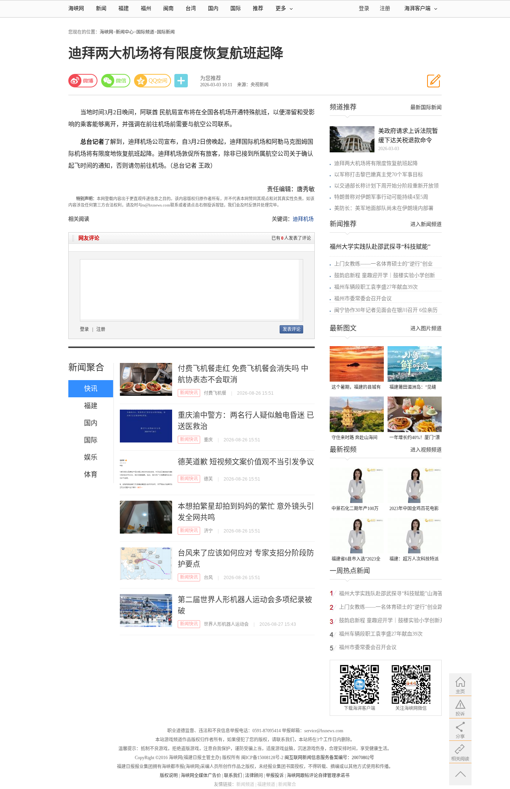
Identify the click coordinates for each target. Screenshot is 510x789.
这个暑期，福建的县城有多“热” (356, 388)
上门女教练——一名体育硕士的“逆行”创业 (383, 264)
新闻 (101, 8)
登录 (84, 329)
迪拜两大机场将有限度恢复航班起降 (376, 163)
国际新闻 (166, 32)
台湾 (191, 8)
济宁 (208, 531)
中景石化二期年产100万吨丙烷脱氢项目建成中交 (356, 509)
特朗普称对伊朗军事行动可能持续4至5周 (381, 197)
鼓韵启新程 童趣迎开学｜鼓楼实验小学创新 (384, 275)
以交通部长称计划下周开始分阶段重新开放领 (386, 186)
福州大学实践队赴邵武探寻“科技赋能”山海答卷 (391, 595)
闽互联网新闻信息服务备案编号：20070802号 (329, 757)
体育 (90, 474)
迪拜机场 (303, 219)
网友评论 (88, 238)
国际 (235, 8)
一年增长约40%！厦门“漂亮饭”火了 (414, 438)
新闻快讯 (189, 392)
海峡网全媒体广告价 (201, 775)
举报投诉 (275, 775)
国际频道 (145, 32)
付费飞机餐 (215, 393)
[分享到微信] (115, 80)
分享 (181, 81)
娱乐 (90, 457)
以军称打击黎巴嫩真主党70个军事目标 (378, 174)
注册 (385, 8)
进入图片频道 (426, 328)
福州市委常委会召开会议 (363, 298)
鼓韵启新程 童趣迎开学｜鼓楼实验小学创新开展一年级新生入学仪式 (392, 621)
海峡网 (76, 8)
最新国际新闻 (426, 107)
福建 (123, 8)
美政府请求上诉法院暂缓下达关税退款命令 (408, 135)
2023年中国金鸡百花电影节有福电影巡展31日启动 (414, 509)
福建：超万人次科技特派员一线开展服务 (414, 559)
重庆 (208, 439)
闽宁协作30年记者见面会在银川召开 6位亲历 (386, 310)
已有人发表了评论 (291, 238)
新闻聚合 (86, 367)
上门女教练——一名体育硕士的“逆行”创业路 (391, 607)
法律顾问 (254, 775)
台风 (208, 577)
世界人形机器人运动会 (226, 624)
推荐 (258, 8)
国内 (213, 8)
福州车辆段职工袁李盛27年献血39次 (376, 287)
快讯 (90, 388)
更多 (281, 8)
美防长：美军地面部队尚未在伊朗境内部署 (383, 208)
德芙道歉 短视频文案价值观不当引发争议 (246, 462)
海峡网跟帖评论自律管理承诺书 (318, 775)
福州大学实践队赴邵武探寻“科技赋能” (380, 246)
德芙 (208, 479)
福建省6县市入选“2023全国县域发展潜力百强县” (356, 559)
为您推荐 (210, 78)
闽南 (168, 8)
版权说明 (169, 775)
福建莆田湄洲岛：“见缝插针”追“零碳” (412, 388)
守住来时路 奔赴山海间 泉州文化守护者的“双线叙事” (355, 438)
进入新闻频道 (426, 224)
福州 (146, 8)
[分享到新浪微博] (82, 80)
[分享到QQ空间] (152, 80)
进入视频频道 (426, 450)
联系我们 (233, 775)
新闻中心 (125, 32)
